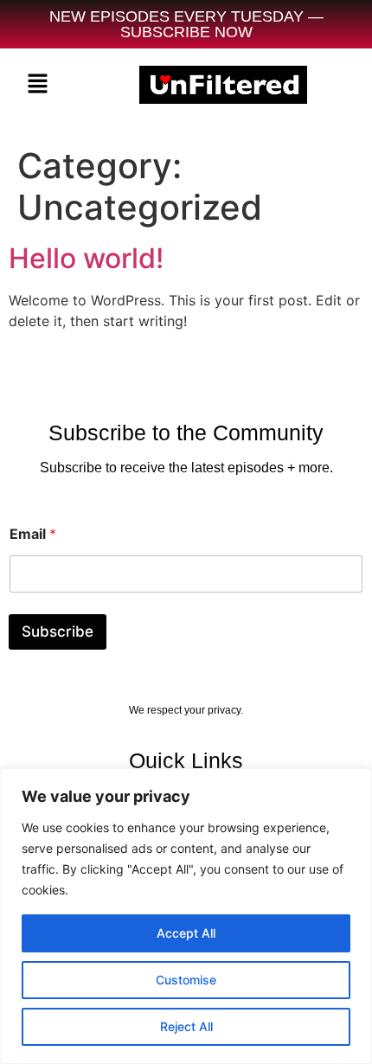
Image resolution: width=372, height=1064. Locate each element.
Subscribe (57, 631)
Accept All (186, 933)
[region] (186, 916)
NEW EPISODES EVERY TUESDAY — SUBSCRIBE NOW (186, 24)
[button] (37, 84)
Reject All (186, 1026)
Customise (186, 979)
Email (33, 534)
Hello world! (86, 258)
